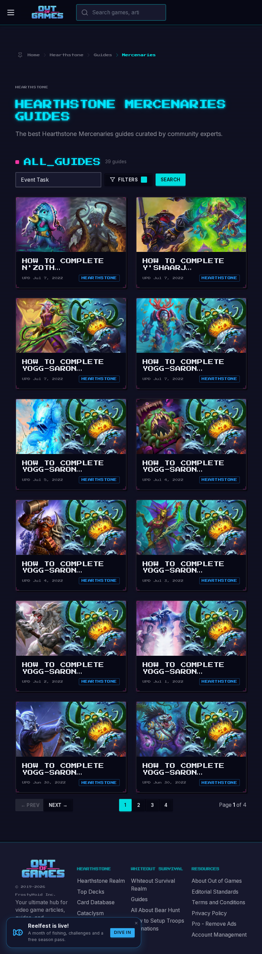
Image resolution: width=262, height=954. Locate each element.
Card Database (96, 902)
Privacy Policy (209, 913)
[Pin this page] (20, 55)
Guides (139, 899)
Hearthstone (99, 277)
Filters (128, 179)
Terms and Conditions (218, 902)
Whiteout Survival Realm (153, 885)
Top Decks (90, 892)
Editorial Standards (215, 892)
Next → (58, 805)
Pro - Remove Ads (214, 924)
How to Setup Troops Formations (157, 925)
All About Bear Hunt (155, 910)
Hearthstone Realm (101, 881)
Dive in (122, 932)
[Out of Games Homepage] (43, 868)
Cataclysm (90, 913)
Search (170, 179)
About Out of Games (217, 881)
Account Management (219, 935)
